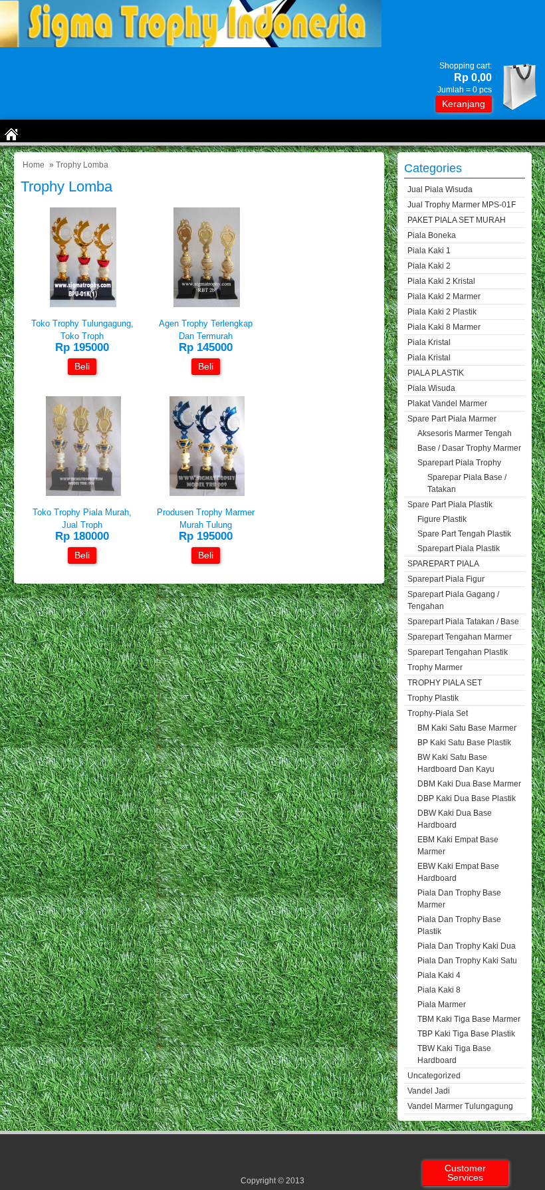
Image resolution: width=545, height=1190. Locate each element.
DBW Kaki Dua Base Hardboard (454, 819)
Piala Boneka (431, 235)
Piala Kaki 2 (429, 266)
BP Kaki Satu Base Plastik (464, 742)
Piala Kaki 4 (439, 975)
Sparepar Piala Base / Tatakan (466, 483)
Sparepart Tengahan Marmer (459, 637)
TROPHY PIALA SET (444, 682)
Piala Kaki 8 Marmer (444, 327)
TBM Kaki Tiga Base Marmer (468, 1019)
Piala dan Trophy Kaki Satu (467, 960)
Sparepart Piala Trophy (459, 462)
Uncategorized (434, 1075)
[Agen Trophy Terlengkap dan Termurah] (206, 304)
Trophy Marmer (435, 667)
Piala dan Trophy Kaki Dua (466, 946)
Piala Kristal (429, 342)
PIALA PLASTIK (435, 373)
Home (34, 165)
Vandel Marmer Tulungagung (460, 1106)
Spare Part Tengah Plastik (464, 533)
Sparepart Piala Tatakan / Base (463, 621)
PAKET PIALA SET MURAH (456, 220)
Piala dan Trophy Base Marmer (459, 898)
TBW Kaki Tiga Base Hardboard (454, 1054)
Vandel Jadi (428, 1091)
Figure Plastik (442, 519)
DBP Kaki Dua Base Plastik (466, 798)
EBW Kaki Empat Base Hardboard (458, 872)
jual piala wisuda (440, 189)
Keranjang (463, 103)
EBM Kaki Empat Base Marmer (457, 845)
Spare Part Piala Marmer (451, 418)
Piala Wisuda (431, 388)
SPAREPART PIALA (443, 563)
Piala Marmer (441, 1004)
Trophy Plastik (433, 698)
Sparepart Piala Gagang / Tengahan (453, 600)
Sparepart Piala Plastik (458, 548)
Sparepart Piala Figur (446, 579)
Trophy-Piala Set (437, 713)
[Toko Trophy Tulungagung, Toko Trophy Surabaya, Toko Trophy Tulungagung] (83, 304)
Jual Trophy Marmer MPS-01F (461, 204)
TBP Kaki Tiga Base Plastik (466, 1033)
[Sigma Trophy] (191, 44)
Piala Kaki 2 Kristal (441, 281)
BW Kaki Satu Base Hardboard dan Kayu (455, 763)
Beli (82, 366)
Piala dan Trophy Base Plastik (459, 925)
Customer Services (465, 1173)
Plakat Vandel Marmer (447, 403)
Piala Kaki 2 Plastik (442, 311)
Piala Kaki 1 (429, 250)
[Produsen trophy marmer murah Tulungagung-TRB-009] (207, 493)
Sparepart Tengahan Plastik (457, 652)
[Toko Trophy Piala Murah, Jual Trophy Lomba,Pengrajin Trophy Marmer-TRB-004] (83, 493)
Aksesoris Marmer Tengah (464, 433)
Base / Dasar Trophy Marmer (469, 448)
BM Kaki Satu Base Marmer (466, 728)
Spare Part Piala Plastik (449, 504)
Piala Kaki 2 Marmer (444, 296)
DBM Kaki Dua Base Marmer (469, 783)
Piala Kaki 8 (439, 990)
